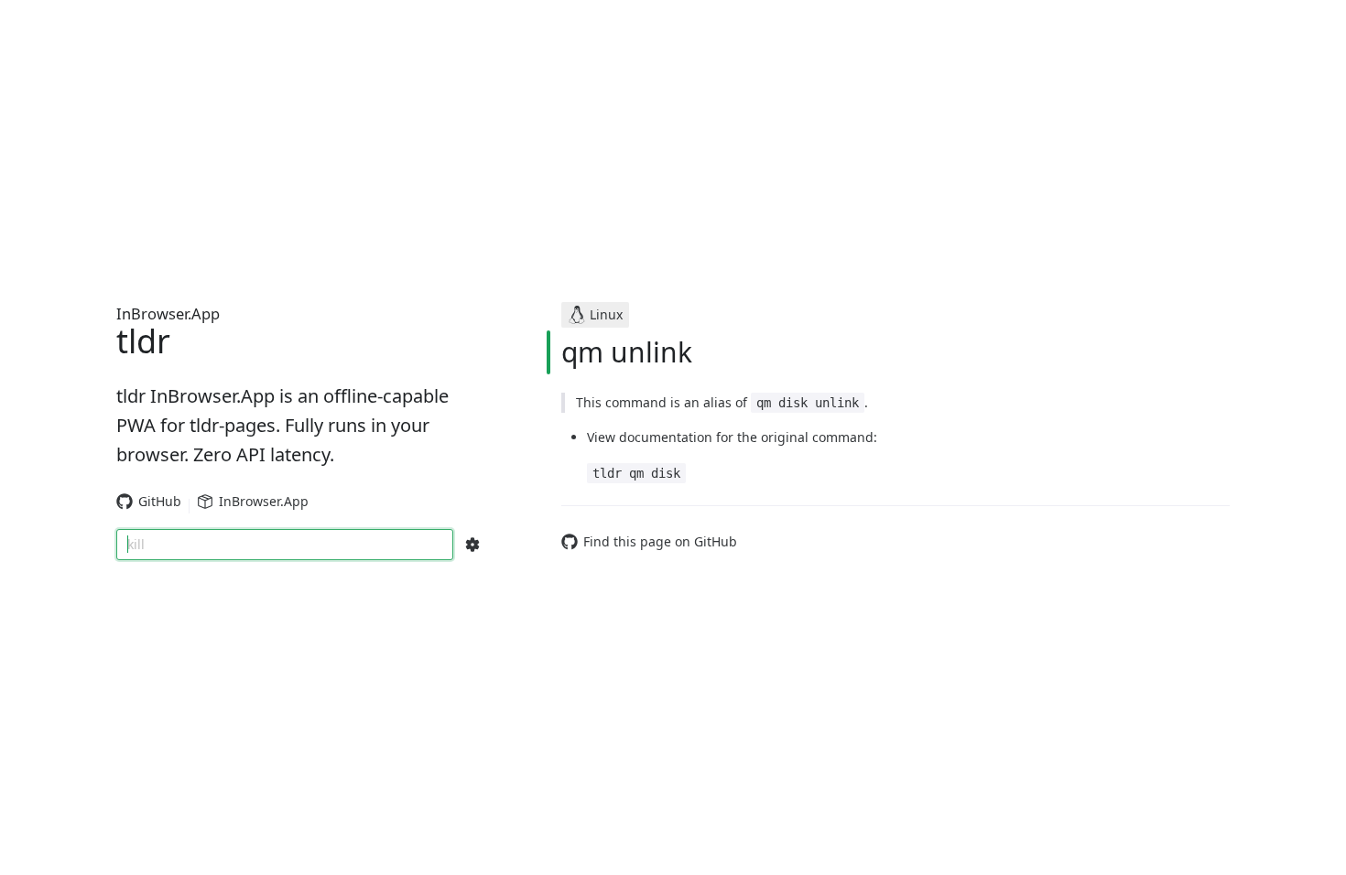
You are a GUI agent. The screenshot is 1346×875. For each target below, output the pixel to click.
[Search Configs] (472, 544)
